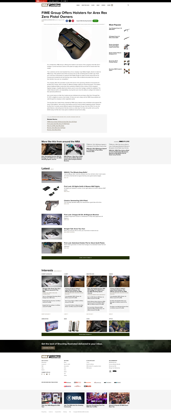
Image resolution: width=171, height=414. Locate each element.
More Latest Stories (90, 258)
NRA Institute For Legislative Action (94, 366)
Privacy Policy (44, 411)
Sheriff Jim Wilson (71, 232)
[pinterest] (72, 20)
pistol (65, 117)
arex (58, 117)
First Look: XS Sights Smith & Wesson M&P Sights (82, 186)
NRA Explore (89, 368)
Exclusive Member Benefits (114, 364)
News (78, 5)
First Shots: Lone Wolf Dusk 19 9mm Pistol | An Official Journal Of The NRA (119, 307)
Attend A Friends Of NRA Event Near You (118, 406)
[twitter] (69, 20)
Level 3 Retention (75, 292)
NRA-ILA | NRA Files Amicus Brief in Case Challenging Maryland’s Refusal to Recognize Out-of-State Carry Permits (119, 152)
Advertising (44, 362)
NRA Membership (112, 362)
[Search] (128, 5)
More (52, 169)
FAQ (42, 366)
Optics (68, 191)
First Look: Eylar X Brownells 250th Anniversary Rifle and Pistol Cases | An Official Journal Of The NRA (96, 309)
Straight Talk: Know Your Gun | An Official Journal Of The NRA (52, 290)
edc (79, 117)
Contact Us (44, 364)
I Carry (66, 274)
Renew (53, 1)
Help (42, 368)
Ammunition (45, 319)
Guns (92, 5)
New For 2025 (85, 5)
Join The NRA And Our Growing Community (73, 406)
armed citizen (52, 292)
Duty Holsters (68, 292)
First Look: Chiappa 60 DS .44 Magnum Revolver (81, 214)
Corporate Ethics (58, 411)
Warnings (65, 411)
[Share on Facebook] (66, 20)
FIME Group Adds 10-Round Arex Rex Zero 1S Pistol (62, 122)
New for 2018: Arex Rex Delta (55, 126)
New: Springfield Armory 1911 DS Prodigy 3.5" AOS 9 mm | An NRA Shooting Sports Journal (52, 157)
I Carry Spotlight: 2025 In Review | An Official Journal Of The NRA (73, 297)
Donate (57, 1)
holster (68, 117)
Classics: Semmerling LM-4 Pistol (76, 200)
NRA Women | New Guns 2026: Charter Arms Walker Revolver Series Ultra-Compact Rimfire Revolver (73, 158)
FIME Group (60, 65)
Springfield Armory (92, 294)
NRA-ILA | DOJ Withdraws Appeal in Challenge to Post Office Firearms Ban (97, 150)
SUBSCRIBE (48, 348)
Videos (103, 5)
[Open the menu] (112, 5)
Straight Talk (45, 292)
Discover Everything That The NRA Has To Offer (95, 406)
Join (50, 1)
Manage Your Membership (114, 368)
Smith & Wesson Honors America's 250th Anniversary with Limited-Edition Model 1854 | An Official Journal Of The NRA (96, 303)
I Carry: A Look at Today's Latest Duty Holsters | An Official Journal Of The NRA (73, 290)
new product (102, 294)
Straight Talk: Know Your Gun (74, 229)
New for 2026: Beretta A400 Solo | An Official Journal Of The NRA (96, 297)
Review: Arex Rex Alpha (54, 130)
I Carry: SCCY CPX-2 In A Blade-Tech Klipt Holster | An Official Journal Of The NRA (74, 306)
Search (43, 370)
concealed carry (74, 117)
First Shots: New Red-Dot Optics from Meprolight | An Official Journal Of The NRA (118, 302)
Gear (98, 5)
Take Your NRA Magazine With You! (51, 406)
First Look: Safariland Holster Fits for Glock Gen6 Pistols (84, 243)
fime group (54, 117)
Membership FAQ (112, 366)
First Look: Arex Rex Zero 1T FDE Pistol (58, 124)
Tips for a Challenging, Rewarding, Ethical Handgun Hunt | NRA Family (52, 297)
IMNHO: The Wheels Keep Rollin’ (76, 172)
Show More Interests (92, 334)
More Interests (57, 271)
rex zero (61, 117)
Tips (67, 177)
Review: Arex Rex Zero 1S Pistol (56, 128)
